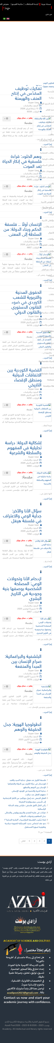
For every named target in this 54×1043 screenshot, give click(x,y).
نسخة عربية (46, 4)
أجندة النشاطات (31, 4)
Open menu (48, 87)
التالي (23, 841)
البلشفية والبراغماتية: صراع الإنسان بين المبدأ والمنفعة (23, 661)
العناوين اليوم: (48, 83)
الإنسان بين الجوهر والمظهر (34, 787)
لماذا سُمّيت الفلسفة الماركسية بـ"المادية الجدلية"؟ (25, 820)
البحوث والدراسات (30, 460)
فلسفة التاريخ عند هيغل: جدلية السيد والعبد (27, 780)
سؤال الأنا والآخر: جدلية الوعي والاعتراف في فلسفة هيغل (22, 516)
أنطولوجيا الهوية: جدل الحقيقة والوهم (23, 727)
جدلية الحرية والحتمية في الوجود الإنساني (29, 791)
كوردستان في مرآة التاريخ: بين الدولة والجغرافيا (27, 784)
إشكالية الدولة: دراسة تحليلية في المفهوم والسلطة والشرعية (23, 448)
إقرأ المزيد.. (47, 430)
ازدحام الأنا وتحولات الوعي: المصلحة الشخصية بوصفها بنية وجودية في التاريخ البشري (22, 589)
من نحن (48, 14)
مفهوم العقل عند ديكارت (35, 794)
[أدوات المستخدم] (6, 405)
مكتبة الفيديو (17, 4)
